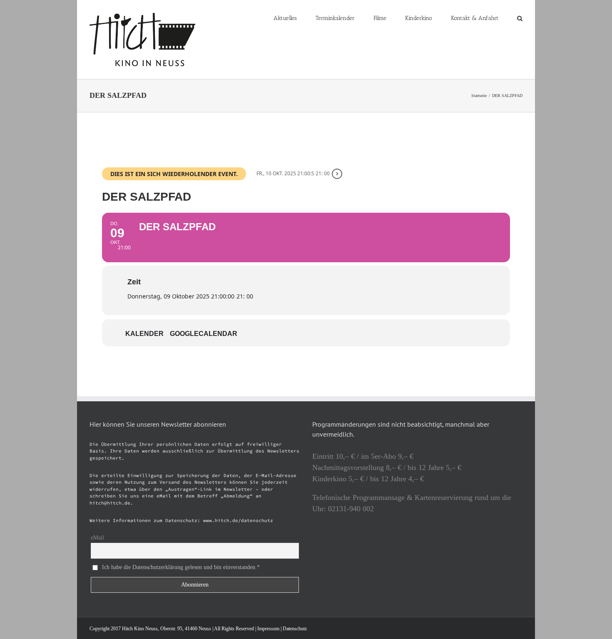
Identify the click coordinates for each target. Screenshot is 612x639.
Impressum (268, 629)
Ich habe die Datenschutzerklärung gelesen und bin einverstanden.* (181, 567)
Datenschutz (295, 629)
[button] (519, 17)
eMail (97, 538)
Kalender (144, 333)
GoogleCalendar (203, 333)
